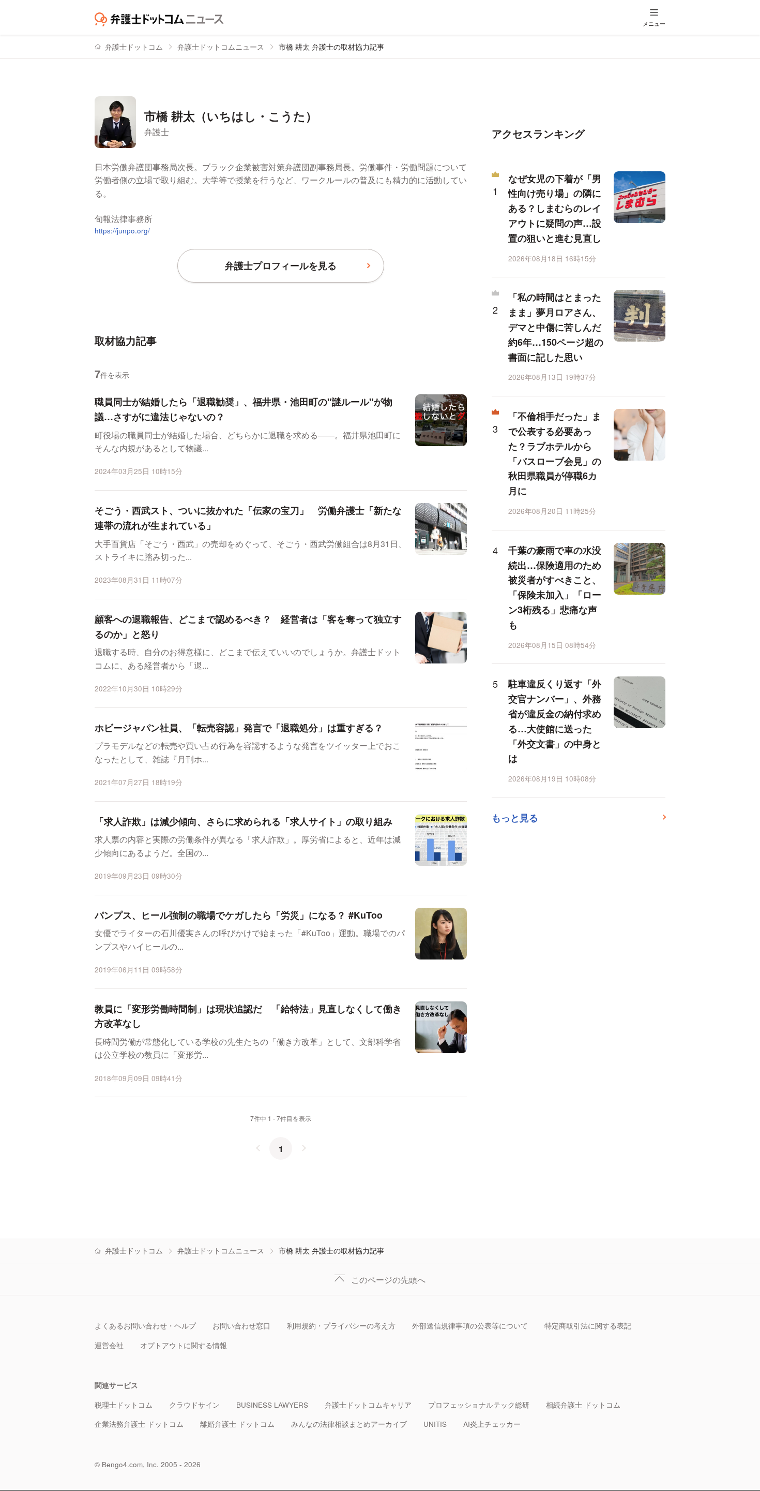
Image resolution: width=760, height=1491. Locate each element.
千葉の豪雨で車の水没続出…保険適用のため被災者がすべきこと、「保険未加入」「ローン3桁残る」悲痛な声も (554, 587)
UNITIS (435, 1424)
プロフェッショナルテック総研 (478, 1405)
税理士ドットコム (124, 1405)
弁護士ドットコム (134, 47)
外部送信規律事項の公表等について (470, 1326)
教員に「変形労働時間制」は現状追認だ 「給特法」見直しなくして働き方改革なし (248, 1016)
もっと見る (515, 817)
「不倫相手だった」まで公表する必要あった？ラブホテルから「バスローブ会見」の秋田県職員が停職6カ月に (554, 453)
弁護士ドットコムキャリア (368, 1405)
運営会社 (109, 1345)
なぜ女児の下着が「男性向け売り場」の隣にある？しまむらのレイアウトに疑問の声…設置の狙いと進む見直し (554, 208)
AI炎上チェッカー (492, 1424)
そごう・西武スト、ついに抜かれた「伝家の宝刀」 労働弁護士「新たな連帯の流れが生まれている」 (248, 518)
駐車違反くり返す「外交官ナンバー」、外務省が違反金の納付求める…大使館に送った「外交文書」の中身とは (554, 721)
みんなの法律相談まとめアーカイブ (349, 1424)
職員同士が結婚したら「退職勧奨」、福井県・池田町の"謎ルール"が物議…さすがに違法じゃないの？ (243, 409)
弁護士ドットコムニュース (220, 47)
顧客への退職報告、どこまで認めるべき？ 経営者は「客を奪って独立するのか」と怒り (248, 626)
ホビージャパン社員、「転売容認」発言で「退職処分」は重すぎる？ (239, 727)
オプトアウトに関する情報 (183, 1345)
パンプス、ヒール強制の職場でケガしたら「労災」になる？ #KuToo (239, 915)
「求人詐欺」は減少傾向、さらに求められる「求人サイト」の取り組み (243, 821)
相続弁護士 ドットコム (583, 1405)
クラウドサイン (194, 1405)
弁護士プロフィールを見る (281, 265)
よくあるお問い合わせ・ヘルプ (145, 1326)
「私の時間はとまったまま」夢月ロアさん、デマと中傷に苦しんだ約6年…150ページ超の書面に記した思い (555, 326)
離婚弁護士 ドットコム (237, 1424)
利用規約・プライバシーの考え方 (341, 1326)
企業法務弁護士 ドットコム (139, 1424)
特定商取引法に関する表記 (587, 1326)
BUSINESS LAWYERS (272, 1405)
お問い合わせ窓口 (241, 1326)
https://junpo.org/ (122, 230)
